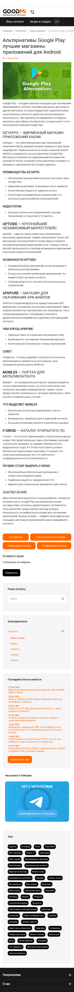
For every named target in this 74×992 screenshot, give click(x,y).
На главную (16, 537)
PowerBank (50, 847)
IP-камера (25, 847)
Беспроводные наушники (36, 859)
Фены (11, 941)
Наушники (49, 890)
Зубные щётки (55, 878)
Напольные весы (33, 890)
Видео (14, 643)
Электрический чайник (37, 947)
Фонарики (42, 941)
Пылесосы (14, 915)
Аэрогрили (44, 853)
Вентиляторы (15, 865)
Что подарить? (15, 947)
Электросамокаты (17, 953)
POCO (37, 847)
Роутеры (53, 915)
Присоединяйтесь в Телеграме (37, 813)
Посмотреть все (19, 759)
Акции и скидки (40, 21)
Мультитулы (14, 890)
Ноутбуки (13, 897)
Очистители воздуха (18, 903)
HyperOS (13, 847)
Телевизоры (55, 928)
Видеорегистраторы (18, 872)
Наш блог (13, 631)
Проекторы (46, 909)
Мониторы (46, 884)
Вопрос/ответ (38, 872)
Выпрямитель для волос (20, 878)
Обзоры (15, 654)
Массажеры (31, 884)
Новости (15, 649)
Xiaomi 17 (30, 853)
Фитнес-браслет (25, 941)
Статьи (14, 660)
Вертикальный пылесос (37, 865)
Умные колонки (37, 934)
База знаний (18, 638)
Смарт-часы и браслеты (20, 928)
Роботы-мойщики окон (33, 915)
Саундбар (13, 922)
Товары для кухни (17, 934)
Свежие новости (29, 922)
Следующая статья (19, 545)
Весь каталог (15, 21)
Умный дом (54, 934)
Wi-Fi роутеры (15, 853)
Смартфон (40, 928)
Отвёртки (38, 897)
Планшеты (37, 903)
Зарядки (40, 878)
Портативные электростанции (23, 909)
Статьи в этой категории (50, 537)
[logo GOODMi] (14, 12)
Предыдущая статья (54, 545)
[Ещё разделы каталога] (57, 21)
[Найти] (62, 599)
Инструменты (15, 884)
